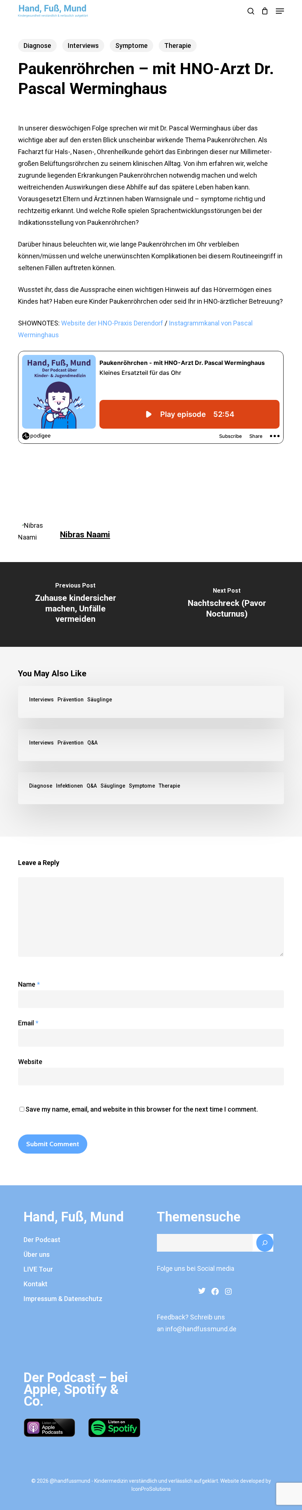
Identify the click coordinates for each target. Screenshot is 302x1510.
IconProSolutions (151, 1489)
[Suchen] (264, 1243)
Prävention (70, 699)
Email (28, 1023)
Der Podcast (42, 1240)
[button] (280, 11)
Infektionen (69, 786)
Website (30, 1062)
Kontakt (36, 1284)
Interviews (83, 45)
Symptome (131, 45)
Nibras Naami (85, 534)
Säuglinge (99, 699)
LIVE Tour (38, 1269)
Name (29, 984)
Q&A (92, 743)
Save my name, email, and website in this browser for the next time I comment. (141, 1109)
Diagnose (37, 45)
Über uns (37, 1254)
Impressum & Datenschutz (63, 1298)
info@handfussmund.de (200, 1329)
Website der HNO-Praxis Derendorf (112, 323)
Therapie (177, 45)
